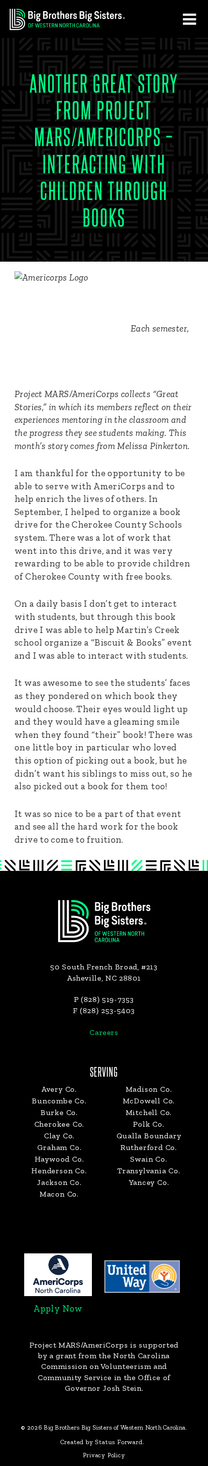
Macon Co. (59, 1194)
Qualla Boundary (149, 1135)
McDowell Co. (149, 1100)
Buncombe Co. (59, 1100)
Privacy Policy (104, 1455)
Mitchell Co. (149, 1112)
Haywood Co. (59, 1159)
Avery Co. (59, 1089)
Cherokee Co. (59, 1124)
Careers (103, 1032)
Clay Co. (59, 1135)
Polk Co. (148, 1124)
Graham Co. (59, 1147)
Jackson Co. (59, 1182)
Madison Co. (149, 1089)
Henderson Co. (59, 1170)
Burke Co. (59, 1112)
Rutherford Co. (148, 1147)
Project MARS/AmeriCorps (79, 1344)
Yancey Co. (149, 1182)
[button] (189, 19)
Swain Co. (148, 1159)
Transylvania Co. (148, 1170)
